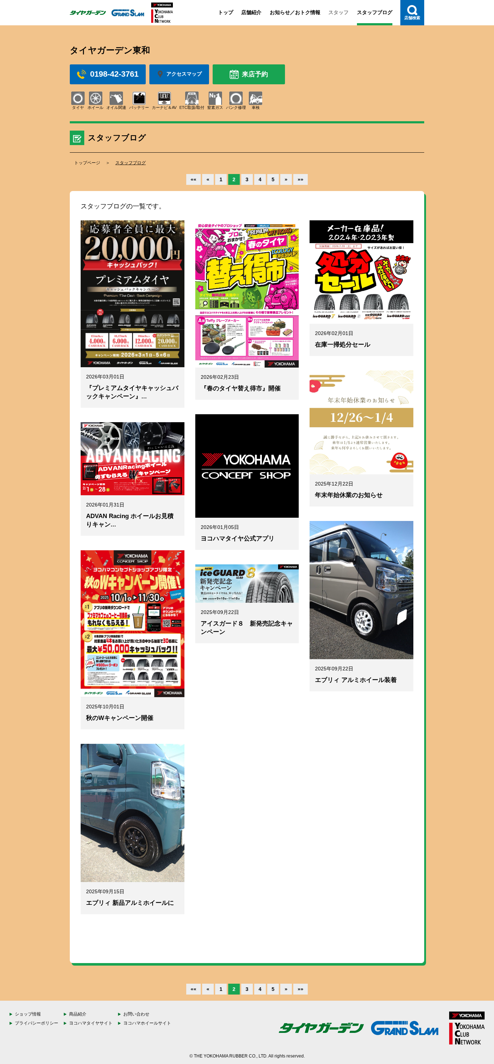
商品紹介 (77, 1014)
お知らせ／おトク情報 (295, 12)
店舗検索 (412, 18)
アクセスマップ (184, 74)
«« (193, 179)
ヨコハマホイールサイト (147, 1023)
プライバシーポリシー (36, 1023)
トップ (225, 12)
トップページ (87, 162)
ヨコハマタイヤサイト (90, 1023)
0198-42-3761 (114, 74)
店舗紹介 (251, 12)
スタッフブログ (374, 12)
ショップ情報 (28, 1014)
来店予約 (255, 74)
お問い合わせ (136, 1014)
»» (300, 179)
